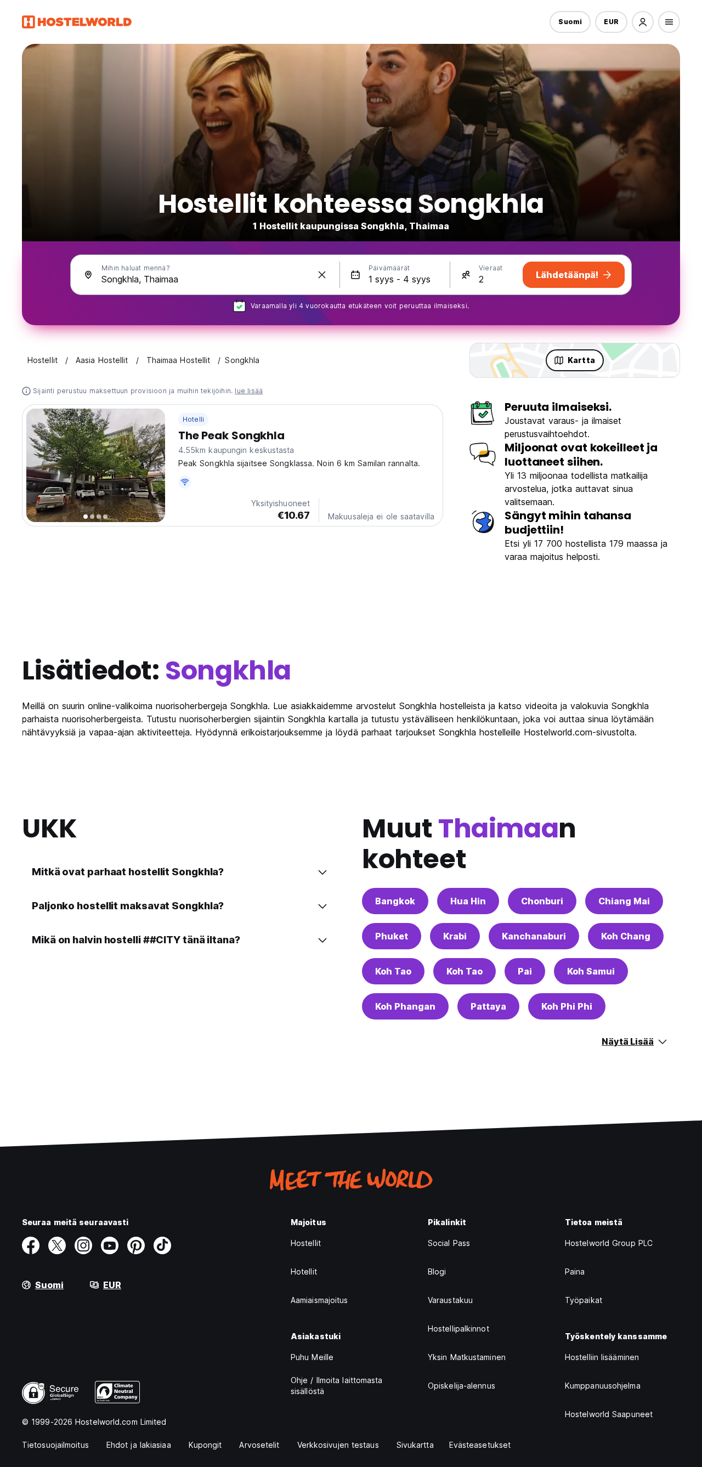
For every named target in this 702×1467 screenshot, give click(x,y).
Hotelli (193, 419)
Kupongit (205, 1444)
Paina (575, 1271)
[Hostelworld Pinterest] (136, 1245)
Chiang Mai (624, 901)
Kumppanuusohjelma (603, 1385)
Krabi (455, 936)
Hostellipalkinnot (458, 1328)
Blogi (437, 1271)
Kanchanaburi (534, 936)
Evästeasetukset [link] (480, 1444)
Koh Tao (393, 971)
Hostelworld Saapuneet (609, 1414)
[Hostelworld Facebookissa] (30, 1245)
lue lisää (249, 391)
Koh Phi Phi (566, 1006)
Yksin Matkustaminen (467, 1357)
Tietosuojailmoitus (55, 1444)
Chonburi (542, 901)
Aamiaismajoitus (319, 1300)
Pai (525, 971)
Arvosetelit (259, 1444)
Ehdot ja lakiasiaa (138, 1444)
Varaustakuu (450, 1300)
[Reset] (322, 275)
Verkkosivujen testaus (338, 1444)
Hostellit (306, 1243)
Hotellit (304, 1271)
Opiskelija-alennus (461, 1385)
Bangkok (395, 901)
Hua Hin (468, 901)
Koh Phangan (405, 1006)
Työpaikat (583, 1300)
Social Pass (449, 1243)
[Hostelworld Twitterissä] (57, 1245)
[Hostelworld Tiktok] (162, 1245)
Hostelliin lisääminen (602, 1357)
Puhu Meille (312, 1357)
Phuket (391, 936)
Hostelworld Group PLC (609, 1243)
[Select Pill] (643, 22)
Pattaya (488, 1006)
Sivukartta (415, 1444)
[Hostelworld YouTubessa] (109, 1245)
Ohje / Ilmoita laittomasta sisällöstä (337, 1385)
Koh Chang (625, 936)
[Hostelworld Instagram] (83, 1245)
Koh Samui (591, 971)
